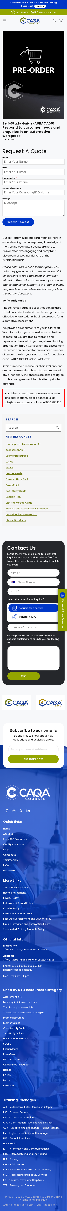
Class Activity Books (14, 1028)
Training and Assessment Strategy (27, 508)
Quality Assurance (13, 844)
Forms (6, 1080)
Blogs (6, 849)
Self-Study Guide (16, 491)
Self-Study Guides (13, 1033)
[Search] (57, 427)
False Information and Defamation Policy (26, 924)
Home (6, 828)
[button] (5, 20)
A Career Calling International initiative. (41, 1198)
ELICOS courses (11, 1059)
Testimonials (10, 860)
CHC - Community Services (19, 1117)
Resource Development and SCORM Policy (27, 918)
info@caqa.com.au (45, 12)
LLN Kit (9, 461)
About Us (8, 834)
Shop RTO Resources (15, 839)
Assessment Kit (15, 450)
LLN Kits (7, 1070)
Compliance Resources (16, 1064)
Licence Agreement (14, 892)
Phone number (9, 178)
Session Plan (13, 497)
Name (5, 157)
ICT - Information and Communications (26, 1148)
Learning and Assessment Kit (23, 444)
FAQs (6, 865)
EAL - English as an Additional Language (25, 1133)
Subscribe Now (33, 759)
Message (7, 198)
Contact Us (9, 854)
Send (24, 676)
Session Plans (10, 1049)
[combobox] (33, 427)
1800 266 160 (22, 12)
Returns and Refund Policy (18, 903)
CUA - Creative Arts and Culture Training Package (31, 1128)
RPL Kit (9, 467)
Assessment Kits (12, 996)
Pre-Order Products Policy (18, 913)
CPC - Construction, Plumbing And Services (28, 1122)
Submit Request (18, 222)
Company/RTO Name (12, 188)
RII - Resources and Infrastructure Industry (27, 1169)
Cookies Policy (11, 908)
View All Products (16, 520)
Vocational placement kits (18, 1007)
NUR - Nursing (10, 1159)
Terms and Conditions (15, 887)
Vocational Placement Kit (21, 514)
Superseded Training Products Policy (23, 929)
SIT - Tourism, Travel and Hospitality (23, 1180)
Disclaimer (9, 870)
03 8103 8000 (19, 966)
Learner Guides (11, 1023)
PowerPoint (12, 485)
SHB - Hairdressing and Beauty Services (25, 1174)
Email (5, 168)
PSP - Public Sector (14, 1164)
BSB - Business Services (16, 1112)
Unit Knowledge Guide (19, 502)
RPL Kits (7, 1075)
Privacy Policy (11, 898)
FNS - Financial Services (16, 1138)
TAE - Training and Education (19, 1185)
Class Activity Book (17, 479)
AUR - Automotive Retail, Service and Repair (28, 1107)
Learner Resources (17, 455)
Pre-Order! (9, 1085)
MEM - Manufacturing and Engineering (25, 1154)
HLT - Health (10, 1143)
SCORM (7, 1043)
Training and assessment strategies (23, 1012)
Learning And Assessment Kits (20, 1002)
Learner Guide (14, 473)
